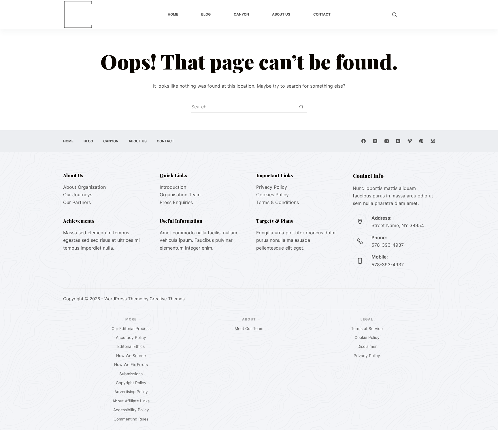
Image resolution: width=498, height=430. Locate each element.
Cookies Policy (272, 194)
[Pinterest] (421, 141)
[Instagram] (386, 141)
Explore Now (418, 14)
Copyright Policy (131, 382)
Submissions (131, 373)
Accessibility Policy (131, 410)
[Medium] (433, 141)
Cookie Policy (367, 337)
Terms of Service (367, 328)
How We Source (131, 355)
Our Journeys (77, 194)
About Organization (84, 187)
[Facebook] (363, 141)
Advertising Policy (131, 391)
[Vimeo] (410, 141)
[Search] (394, 14)
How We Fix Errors (131, 364)
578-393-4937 (387, 245)
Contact (322, 14)
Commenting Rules (131, 419)
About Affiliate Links (131, 401)
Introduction (173, 187)
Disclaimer (367, 346)
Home (173, 14)
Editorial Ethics (131, 346)
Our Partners (77, 202)
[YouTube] (398, 141)
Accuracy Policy (131, 337)
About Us (281, 14)
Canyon (241, 14)
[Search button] (301, 106)
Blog (206, 14)
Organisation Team (180, 194)
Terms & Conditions (277, 202)
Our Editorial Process (131, 328)
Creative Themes (167, 298)
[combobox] (243, 106)
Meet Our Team (249, 328)
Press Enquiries (176, 202)
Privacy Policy (271, 187)
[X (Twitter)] (375, 141)
